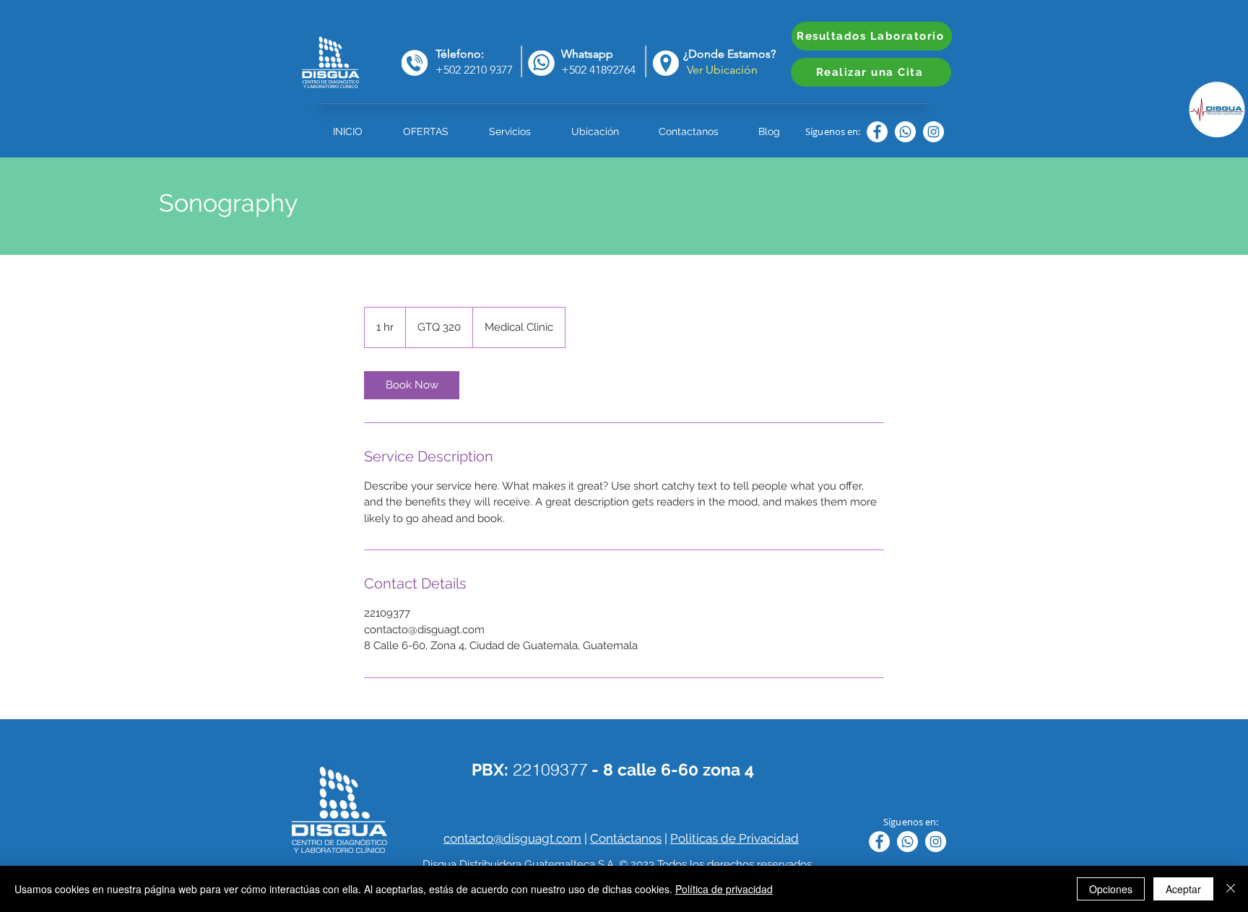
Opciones (1110, 889)
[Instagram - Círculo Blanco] (933, 131)
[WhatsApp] (905, 131)
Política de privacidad (724, 889)
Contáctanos (626, 838)
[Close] (1230, 888)
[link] (411, 385)
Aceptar (1183, 889)
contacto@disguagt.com (512, 838)
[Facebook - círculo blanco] (877, 131)
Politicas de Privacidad (734, 838)
